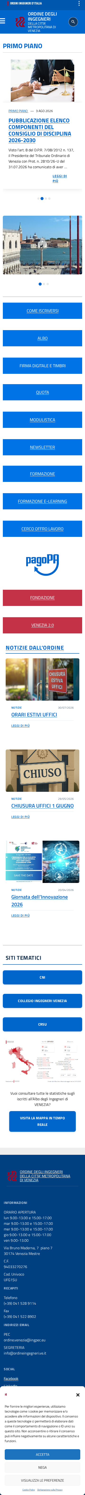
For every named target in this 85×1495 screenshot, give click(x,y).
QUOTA (42, 392)
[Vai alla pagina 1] (38, 198)
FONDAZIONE (42, 597)
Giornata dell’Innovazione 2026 (39, 900)
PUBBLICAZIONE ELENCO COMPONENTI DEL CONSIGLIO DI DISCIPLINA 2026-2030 (39, 130)
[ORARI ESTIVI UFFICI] (42, 679)
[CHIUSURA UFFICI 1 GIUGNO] (42, 770)
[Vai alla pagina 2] (42, 198)
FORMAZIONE (42, 474)
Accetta (42, 1454)
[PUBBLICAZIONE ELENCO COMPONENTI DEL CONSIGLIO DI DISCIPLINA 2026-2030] (42, 80)
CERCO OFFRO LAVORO (42, 529)
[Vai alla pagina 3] (46, 198)
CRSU (42, 1024)
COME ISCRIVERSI (43, 311)
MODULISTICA (42, 420)
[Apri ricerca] (73, 22)
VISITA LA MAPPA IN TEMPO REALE (42, 1121)
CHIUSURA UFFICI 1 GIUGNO (42, 806)
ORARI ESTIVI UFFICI (34, 714)
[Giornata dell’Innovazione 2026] (42, 862)
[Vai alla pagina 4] (49, 198)
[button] (78, 1394)
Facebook (11, 1378)
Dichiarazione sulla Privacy (50, 1489)
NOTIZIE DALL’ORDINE (35, 647)
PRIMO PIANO (18, 110)
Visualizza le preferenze (42, 1480)
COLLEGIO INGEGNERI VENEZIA (42, 1000)
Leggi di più (20, 725)
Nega (42, 1467)
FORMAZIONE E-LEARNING (42, 501)
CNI (42, 977)
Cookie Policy (28, 1489)
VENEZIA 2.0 (42, 625)
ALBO (43, 338)
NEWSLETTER (42, 447)
